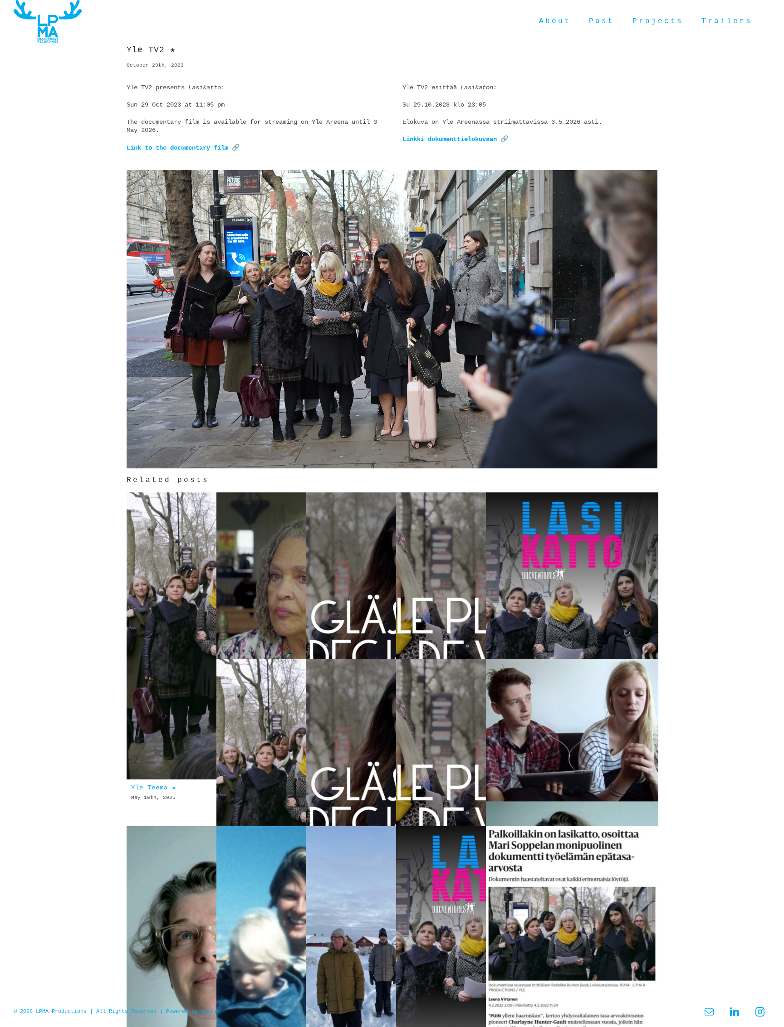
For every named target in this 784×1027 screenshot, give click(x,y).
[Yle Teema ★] (213, 636)
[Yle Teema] (302, 803)
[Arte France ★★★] (482, 636)
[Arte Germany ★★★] (392, 803)
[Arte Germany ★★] (392, 636)
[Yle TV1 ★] (302, 636)
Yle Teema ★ (153, 787)
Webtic (210, 1011)
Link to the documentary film (177, 147)
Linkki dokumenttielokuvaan (449, 139)
